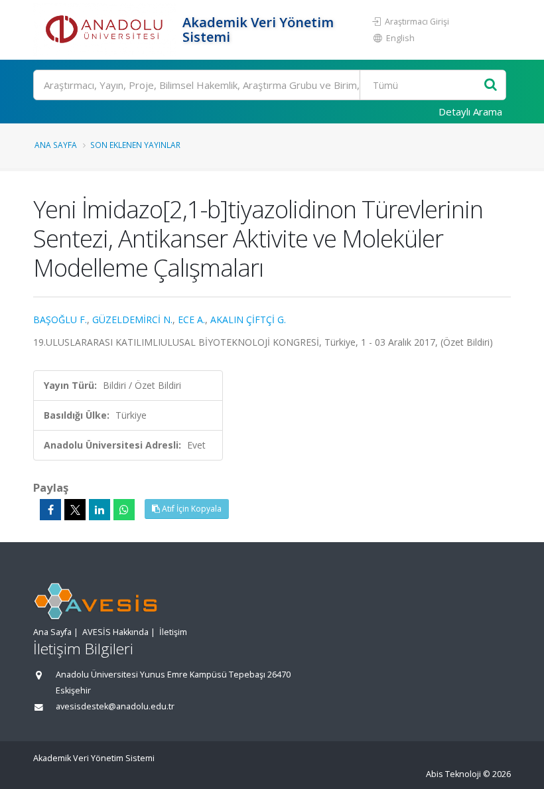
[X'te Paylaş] (75, 509)
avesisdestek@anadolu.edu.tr (115, 706)
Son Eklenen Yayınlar (135, 144)
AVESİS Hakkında (115, 632)
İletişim (173, 632)
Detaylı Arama (470, 111)
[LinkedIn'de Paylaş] (99, 509)
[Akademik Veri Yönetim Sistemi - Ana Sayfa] (106, 30)
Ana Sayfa (55, 144)
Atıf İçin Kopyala (191, 508)
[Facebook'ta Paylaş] (50, 509)
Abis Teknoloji (453, 774)
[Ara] (491, 85)
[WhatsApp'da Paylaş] (124, 509)
